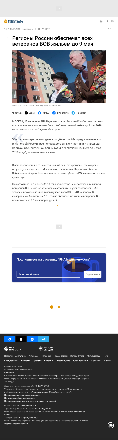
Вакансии (9, 372)
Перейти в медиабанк (52, 105)
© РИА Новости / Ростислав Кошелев (27, 105)
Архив (107, 360)
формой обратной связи (16, 423)
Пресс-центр (63, 360)
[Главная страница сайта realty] (18, 21)
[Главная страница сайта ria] (4, 21)
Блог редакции (80, 360)
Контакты (96, 360)
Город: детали (60, 356)
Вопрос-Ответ (77, 356)
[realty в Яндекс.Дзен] (21, 339)
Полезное (46, 356)
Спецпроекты (11, 360)
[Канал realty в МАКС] (9, 339)
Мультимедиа (93, 356)
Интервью (33, 356)
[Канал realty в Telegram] (43, 339)
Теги (105, 356)
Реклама (25, 360)
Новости (8, 356)
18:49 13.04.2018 (12, 29)
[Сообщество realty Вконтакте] (32, 339)
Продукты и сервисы (43, 360)
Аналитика (20, 356)
